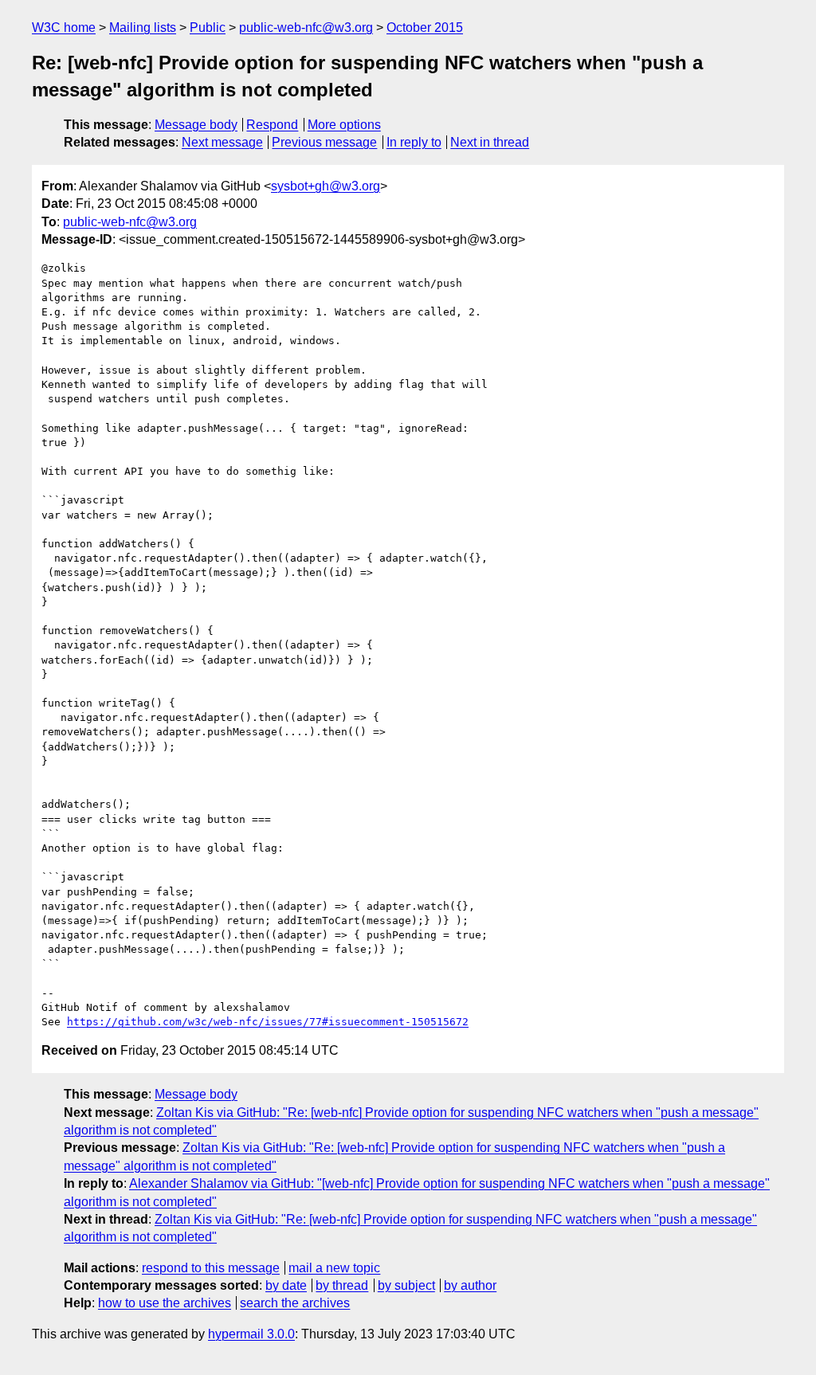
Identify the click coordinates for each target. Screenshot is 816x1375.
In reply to (413, 142)
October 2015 (424, 27)
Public (208, 27)
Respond (272, 124)
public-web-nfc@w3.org (306, 27)
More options (344, 124)
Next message (222, 142)
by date (286, 1285)
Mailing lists (142, 27)
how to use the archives (164, 1303)
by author (470, 1285)
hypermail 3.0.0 (251, 1334)
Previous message (324, 142)
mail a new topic (334, 1268)
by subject (406, 1285)
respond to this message (211, 1268)
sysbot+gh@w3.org (325, 186)
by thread (342, 1285)
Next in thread (489, 142)
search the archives (295, 1303)
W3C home (64, 27)
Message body (196, 124)
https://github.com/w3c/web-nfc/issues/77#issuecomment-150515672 (268, 1022)
